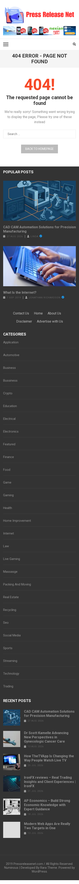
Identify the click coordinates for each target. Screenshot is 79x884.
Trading (8, 686)
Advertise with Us (50, 321)
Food (6, 470)
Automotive (11, 355)
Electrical (9, 419)
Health (7, 508)
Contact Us (21, 313)
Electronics (11, 431)
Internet (8, 533)
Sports (7, 648)
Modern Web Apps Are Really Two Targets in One (47, 826)
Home (38, 313)
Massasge (10, 572)
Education (10, 406)
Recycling (9, 610)
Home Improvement (17, 521)
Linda (34, 236)
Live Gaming (11, 559)
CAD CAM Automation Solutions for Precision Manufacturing (39, 229)
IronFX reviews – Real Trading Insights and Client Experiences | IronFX (50, 781)
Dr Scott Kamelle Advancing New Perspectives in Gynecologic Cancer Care (46, 737)
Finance (8, 457)
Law (6, 546)
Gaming (8, 495)
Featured (9, 444)
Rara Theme (48, 868)
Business (9, 368)
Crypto (7, 393)
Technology (11, 673)
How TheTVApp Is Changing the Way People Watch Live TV (49, 758)
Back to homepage (39, 149)
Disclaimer (24, 321)
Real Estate (11, 597)
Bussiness (10, 380)
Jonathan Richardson (44, 297)
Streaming (10, 661)
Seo (6, 623)
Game (7, 482)
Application (11, 342)
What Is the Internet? (19, 292)
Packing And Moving (17, 584)
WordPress (39, 871)
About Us (54, 313)
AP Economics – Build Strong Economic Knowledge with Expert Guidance (47, 805)
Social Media (12, 635)
